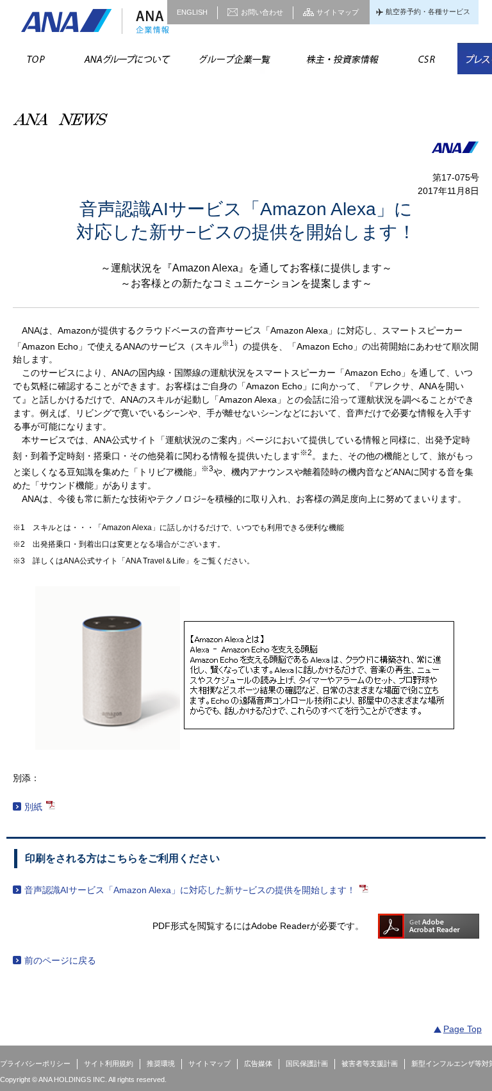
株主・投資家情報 (341, 58)
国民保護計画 (307, 1063)
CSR (426, 58)
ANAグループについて (126, 58)
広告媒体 (258, 1063)
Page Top (462, 1029)
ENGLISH (192, 12)
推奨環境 (161, 1063)
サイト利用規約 (108, 1063)
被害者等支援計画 (369, 1063)
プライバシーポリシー (35, 1063)
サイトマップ (337, 12)
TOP (36, 58)
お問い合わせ (262, 12)
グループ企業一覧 (234, 58)
